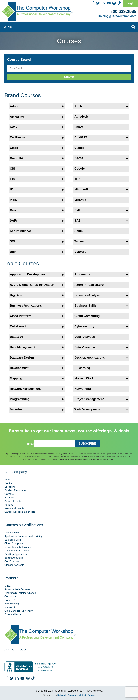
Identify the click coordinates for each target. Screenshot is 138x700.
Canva (78, 127)
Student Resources (15, 490)
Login (130, 3)
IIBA (77, 179)
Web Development (87, 409)
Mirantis (80, 199)
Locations (9, 486)
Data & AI (16, 336)
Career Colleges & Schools (19, 511)
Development (19, 368)
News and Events (14, 508)
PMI (77, 210)
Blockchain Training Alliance (20, 592)
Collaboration (19, 326)
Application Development (28, 274)
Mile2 (13, 199)
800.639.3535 (123, 11)
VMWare (80, 251)
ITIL (12, 189)
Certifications (11, 561)
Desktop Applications (89, 357)
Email (30, 443)
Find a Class (11, 532)
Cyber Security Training (17, 546)
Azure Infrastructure (89, 284)
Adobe (14, 106)
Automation (82, 274)
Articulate (17, 116)
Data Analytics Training (17, 550)
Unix (13, 251)
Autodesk (81, 116)
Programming (19, 399)
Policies (8, 504)
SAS (77, 220)
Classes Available (14, 564)
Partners (9, 497)
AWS (13, 127)
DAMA (78, 158)
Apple (78, 106)
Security (16, 409)
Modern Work (84, 378)
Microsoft (81, 189)
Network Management (25, 388)
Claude (79, 148)
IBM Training (11, 603)
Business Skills (85, 305)
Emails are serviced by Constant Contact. (77, 459)
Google (79, 168)
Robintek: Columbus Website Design (76, 695)
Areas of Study (12, 501)
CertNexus (17, 137)
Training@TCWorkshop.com (116, 16)
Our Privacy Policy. (106, 459)
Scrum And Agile (13, 557)
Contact (8, 483)
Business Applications (26, 305)
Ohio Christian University (18, 610)
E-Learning (82, 368)
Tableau (79, 241)
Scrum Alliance (20, 231)
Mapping (16, 378)
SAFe (13, 220)
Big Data (16, 295)
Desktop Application (15, 554)
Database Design (22, 357)
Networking (82, 388)
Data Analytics (84, 336)
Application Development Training (23, 536)
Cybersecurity (84, 326)
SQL (13, 241)
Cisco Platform (20, 316)
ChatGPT (80, 137)
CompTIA (16, 158)
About (7, 479)
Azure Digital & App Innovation (32, 284)
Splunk (79, 231)
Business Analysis (87, 295)
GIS (12, 168)
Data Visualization (87, 347)
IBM (12, 179)
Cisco (14, 148)
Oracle (14, 210)
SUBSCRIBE (87, 443)
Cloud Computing (87, 316)
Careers (9, 493)
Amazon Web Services (17, 589)
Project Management (89, 399)
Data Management (22, 347)
